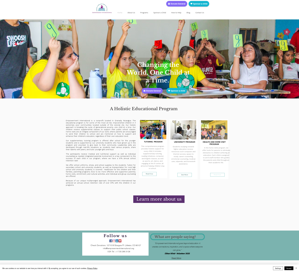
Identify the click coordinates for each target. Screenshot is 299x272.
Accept (288, 268)
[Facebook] (110, 240)
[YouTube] (120, 240)
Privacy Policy (92, 268)
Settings (278, 268)
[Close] (296, 268)
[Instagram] (113, 240)
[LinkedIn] (117, 240)
